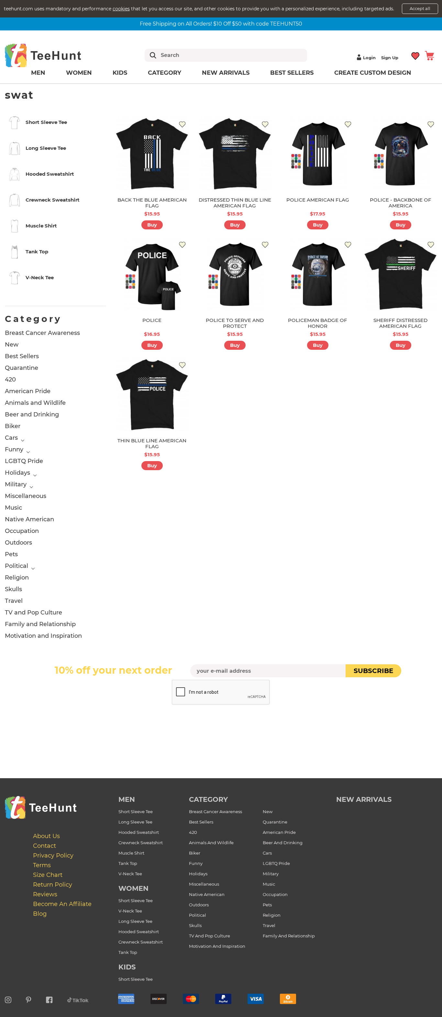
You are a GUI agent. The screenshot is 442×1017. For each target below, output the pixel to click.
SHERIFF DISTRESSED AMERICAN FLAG (400, 323)
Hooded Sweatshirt (138, 832)
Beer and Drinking (32, 414)
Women (79, 72)
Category (164, 72)
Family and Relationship (40, 624)
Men (38, 72)
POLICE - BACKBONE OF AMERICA (400, 203)
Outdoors (18, 542)
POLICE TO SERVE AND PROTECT (235, 323)
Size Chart (47, 875)
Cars (11, 437)
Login (369, 57)
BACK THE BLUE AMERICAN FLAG (152, 203)
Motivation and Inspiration (43, 635)
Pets (11, 554)
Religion (17, 577)
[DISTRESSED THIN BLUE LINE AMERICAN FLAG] (234, 153)
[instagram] (8, 999)
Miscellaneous (25, 496)
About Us (46, 836)
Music (13, 507)
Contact (44, 845)
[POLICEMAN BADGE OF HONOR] (317, 274)
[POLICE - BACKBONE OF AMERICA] (400, 153)
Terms (42, 865)
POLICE (151, 320)
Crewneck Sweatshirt (140, 842)
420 (10, 379)
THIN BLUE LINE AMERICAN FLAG (151, 443)
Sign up (389, 57)
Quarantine (21, 367)
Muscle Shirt (131, 853)
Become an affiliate (62, 904)
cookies (121, 9)
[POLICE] (152, 274)
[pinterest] (28, 999)
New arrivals (225, 72)
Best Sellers (292, 72)
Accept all (420, 8)
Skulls (13, 589)
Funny (14, 449)
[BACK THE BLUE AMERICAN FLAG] (152, 153)
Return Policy (52, 884)
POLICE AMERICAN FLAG (317, 200)
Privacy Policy (53, 855)
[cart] (429, 55)
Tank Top (127, 863)
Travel (14, 600)
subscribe (373, 671)
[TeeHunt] (53, 55)
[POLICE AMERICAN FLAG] (317, 153)
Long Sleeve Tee (135, 821)
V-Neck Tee (130, 873)
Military (16, 484)
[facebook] (49, 999)
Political (16, 565)
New (11, 344)
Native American (29, 519)
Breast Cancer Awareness (42, 333)
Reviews (45, 894)
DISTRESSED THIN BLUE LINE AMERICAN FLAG (235, 203)
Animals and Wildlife (35, 402)
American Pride (27, 391)
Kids (120, 72)
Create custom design (372, 72)
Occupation (22, 531)
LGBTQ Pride (24, 461)
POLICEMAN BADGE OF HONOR (317, 323)
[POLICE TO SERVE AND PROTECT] (234, 274)
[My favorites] (415, 55)
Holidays (17, 472)
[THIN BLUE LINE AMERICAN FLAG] (152, 394)
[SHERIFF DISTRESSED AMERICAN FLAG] (400, 274)
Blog (40, 913)
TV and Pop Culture (33, 612)
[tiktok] (78, 999)
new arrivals (364, 799)
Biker (12, 426)
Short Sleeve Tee (135, 811)
